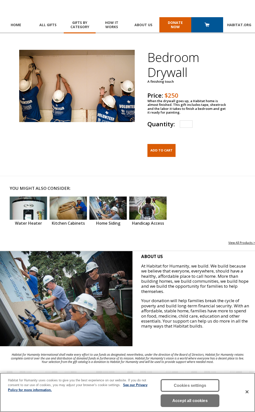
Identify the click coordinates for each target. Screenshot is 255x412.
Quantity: (161, 124)
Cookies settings (190, 385)
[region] (127, 392)
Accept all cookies (190, 401)
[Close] (247, 391)
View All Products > (241, 243)
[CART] (207, 25)
